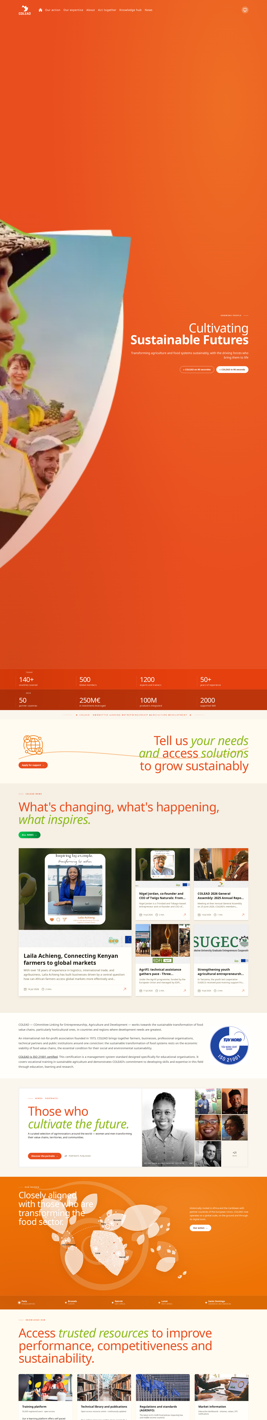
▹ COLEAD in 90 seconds (232, 369)
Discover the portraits (44, 1155)
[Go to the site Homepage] (25, 10)
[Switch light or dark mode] (245, 9)
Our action (200, 1227)
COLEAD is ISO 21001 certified (38, 1057)
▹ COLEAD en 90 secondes (197, 369)
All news (29, 834)
